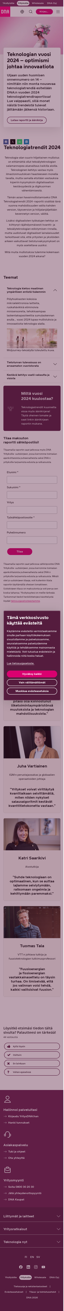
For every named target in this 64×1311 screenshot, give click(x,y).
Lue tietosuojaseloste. (20, 665)
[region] (30, 655)
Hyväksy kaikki (30, 676)
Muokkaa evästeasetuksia (30, 693)
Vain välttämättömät (30, 684)
